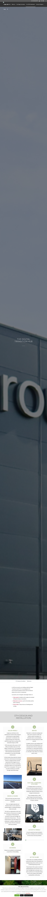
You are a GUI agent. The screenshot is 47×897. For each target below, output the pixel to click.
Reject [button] (22, 895)
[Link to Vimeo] (43, 1)
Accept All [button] (17, 895)
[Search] (7, 9)
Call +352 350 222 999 (34, 0)
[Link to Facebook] (41, 1)
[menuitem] (5, 4)
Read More (28, 893)
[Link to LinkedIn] (39, 1)
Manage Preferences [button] (28, 895)
